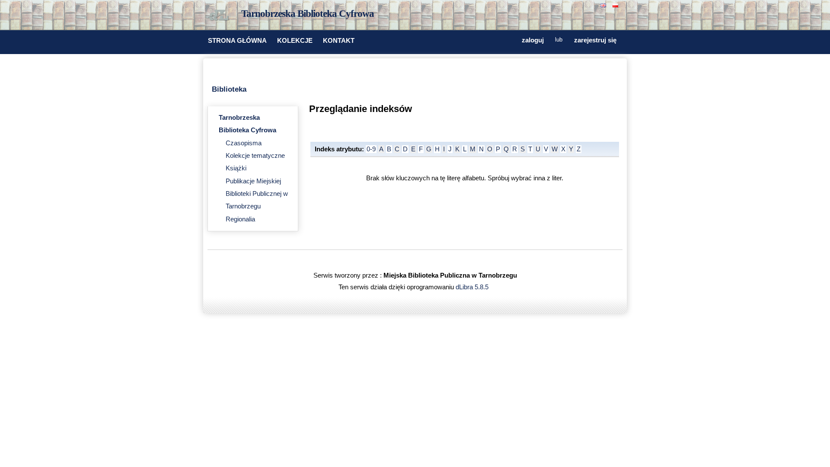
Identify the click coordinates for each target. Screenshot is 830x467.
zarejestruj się (595, 40)
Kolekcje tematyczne (255, 155)
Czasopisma (244, 143)
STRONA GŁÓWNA (237, 40)
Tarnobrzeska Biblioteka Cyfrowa (307, 13)
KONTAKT (338, 40)
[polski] (616, 4)
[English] (604, 4)
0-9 (371, 149)
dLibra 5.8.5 (473, 287)
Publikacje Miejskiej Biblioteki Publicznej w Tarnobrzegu (257, 194)
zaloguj (533, 40)
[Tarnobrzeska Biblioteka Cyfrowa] (220, 15)
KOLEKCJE (295, 40)
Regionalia (240, 219)
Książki (236, 168)
